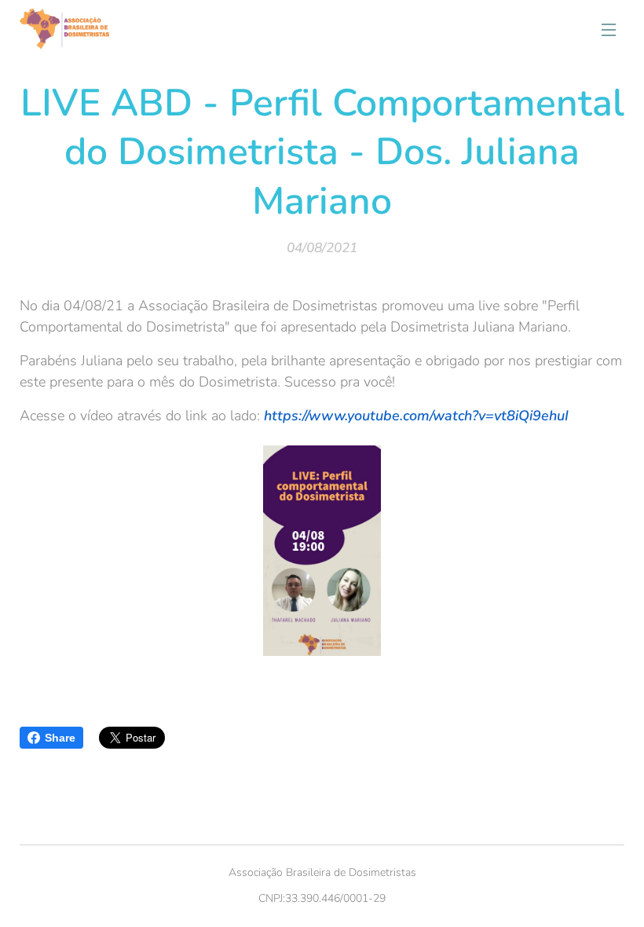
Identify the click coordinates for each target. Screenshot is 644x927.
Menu (608, 29)
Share (60, 737)
